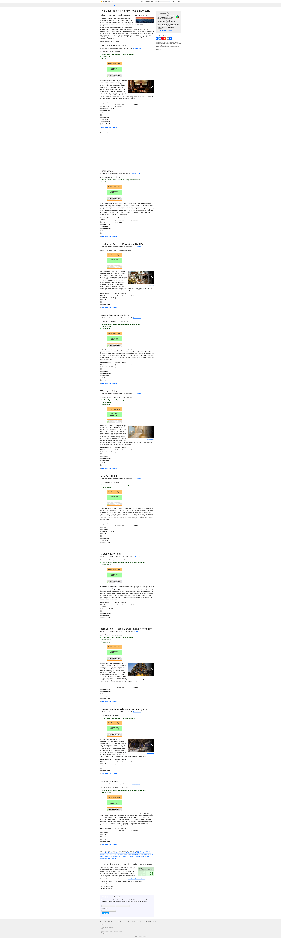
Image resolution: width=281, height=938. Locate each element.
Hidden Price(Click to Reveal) (114, 69)
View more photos (150, 93)
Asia (109, 921)
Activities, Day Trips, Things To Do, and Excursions (111, 931)
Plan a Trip (146, 1)
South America (153, 921)
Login (178, 1)
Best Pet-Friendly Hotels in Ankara (115, 853)
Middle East (135, 921)
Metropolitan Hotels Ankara (114, 315)
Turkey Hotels (115, 5)
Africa (106, 921)
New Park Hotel (108, 476)
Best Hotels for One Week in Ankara (138, 855)
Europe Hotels (108, 5)
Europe (102, 5)
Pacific (147, 921)
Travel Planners (104, 933)
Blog (152, 1)
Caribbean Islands (115, 921)
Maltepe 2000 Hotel (110, 553)
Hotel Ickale (106, 171)
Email (117, 903)
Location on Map (114, 75)
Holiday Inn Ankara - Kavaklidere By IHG (121, 244)
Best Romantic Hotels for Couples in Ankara (132, 856)
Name (102, 903)
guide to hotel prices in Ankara (136, 879)
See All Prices (137, 48)
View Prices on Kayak (114, 63)
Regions (102, 921)
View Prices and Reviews (109, 127)
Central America (123, 921)
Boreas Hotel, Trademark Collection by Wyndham (126, 628)
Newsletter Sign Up (105, 926)
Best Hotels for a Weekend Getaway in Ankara (113, 855)
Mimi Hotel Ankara (109, 781)
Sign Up (174, 1)
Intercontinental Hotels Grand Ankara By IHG (123, 709)
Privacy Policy (104, 927)
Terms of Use (110, 927)
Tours (102, 932)
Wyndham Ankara (109, 391)
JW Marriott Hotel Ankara (113, 45)
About (141, 1)
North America (142, 921)
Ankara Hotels (122, 5)
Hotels (102, 928)
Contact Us (103, 924)
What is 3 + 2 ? (105, 908)
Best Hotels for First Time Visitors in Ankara (138, 853)
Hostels (102, 929)
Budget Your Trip (108, 1)
